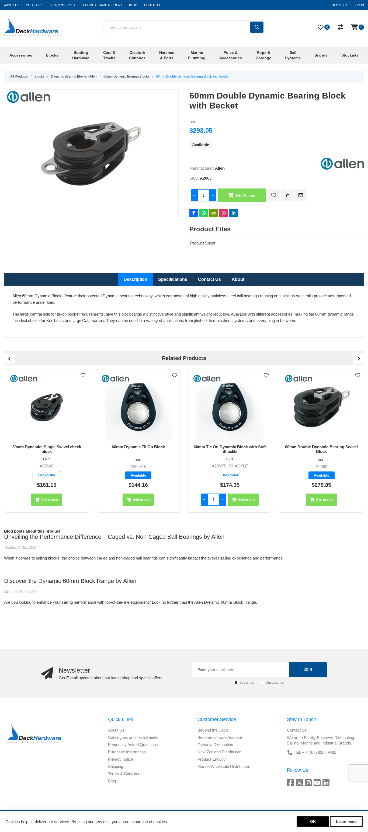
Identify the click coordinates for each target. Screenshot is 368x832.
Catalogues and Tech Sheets (133, 737)
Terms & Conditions (125, 773)
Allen (220, 168)
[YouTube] (318, 782)
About (238, 279)
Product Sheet (202, 243)
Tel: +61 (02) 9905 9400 (315, 752)
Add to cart (245, 195)
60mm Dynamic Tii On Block (46, 447)
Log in (359, 5)
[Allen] (342, 168)
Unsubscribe (275, 682)
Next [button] (358, 358)
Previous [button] (9, 358)
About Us (116, 730)
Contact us (297, 730)
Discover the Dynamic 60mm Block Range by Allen (70, 581)
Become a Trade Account (219, 737)
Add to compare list (287, 195)
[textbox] (176, 27)
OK (313, 821)
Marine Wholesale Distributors (223, 766)
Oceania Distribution (215, 744)
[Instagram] (223, 213)
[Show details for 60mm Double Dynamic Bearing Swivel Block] (230, 407)
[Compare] (340, 27)
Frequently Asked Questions (133, 744)
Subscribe (246, 682)
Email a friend (300, 195)
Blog (112, 781)
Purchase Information (127, 752)
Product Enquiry (211, 759)
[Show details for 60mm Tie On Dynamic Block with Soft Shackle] (138, 407)
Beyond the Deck (212, 730)
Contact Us (209, 279)
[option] (46, 440)
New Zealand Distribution (219, 752)
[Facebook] (193, 213)
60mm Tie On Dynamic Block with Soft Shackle (138, 449)
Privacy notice (120, 759)
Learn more (346, 821)
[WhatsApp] (203, 213)
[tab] (135, 279)
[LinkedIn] (233, 213)
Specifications (172, 279)
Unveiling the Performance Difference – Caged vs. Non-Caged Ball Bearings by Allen (114, 536)
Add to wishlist (274, 195)
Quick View (83, 383)
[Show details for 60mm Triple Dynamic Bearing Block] (321, 407)
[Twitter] (300, 782)
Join (308, 670)
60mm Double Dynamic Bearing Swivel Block (229, 449)
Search (256, 27)
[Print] (213, 213)
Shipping (115, 766)
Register (339, 5)
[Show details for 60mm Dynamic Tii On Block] (47, 407)
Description (135, 279)
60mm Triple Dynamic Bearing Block (321, 447)
